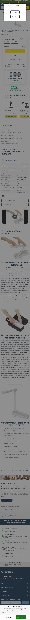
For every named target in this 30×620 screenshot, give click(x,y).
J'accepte (20, 617)
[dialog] (15, 310)
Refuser (4, 612)
